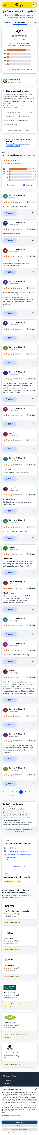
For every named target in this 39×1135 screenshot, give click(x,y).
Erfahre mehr (19, 897)
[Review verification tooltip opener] (34, 11)
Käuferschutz (8, 1083)
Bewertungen (8, 1086)
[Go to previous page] (8, 792)
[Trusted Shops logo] (19, 5)
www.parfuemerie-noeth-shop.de (17, 851)
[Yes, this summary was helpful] (31, 130)
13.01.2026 (18, 554)
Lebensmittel (26, 1004)
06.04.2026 (18, 775)
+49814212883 (11, 848)
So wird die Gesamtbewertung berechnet (19, 69)
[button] (5, 5)
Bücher (6, 1034)
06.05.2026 (18, 329)
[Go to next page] (8, 796)
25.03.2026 (18, 650)
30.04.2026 (18, 202)
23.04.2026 (18, 440)
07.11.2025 (18, 677)
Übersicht (7, 22)
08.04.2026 (18, 716)
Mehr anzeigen (11, 860)
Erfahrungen (20, 22)
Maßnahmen (14, 809)
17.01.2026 (18, 379)
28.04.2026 (18, 415)
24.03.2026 (18, 465)
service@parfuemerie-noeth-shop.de (19, 854)
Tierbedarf (7, 1007)
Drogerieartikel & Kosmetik (12, 881)
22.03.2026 (18, 527)
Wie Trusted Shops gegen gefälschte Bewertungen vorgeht (18, 145)
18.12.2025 (18, 741)
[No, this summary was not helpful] (34, 130)
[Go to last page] (12, 796)
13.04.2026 (18, 625)
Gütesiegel (7, 1080)
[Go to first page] (4, 792)
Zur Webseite (18, 866)
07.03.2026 (18, 256)
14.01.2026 (18, 588)
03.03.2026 (18, 495)
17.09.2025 (18, 288)
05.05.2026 (18, 229)
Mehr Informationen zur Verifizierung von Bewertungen (19, 830)
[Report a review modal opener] (33, 213)
